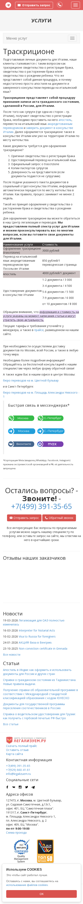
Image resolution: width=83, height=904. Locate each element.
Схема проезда (16, 832)
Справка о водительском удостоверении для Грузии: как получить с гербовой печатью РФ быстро (39, 716)
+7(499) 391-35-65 (41, 506)
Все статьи (10, 724)
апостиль (65, 120)
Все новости (11, 654)
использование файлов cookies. (27, 885)
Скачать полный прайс (21, 746)
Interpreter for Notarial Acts (37, 630)
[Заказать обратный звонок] (60, 5)
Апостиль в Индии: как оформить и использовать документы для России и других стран (37, 672)
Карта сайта (14, 754)
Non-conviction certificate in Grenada (43, 648)
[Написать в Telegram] (8, 5)
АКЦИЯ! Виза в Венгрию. (35, 642)
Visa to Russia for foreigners (37, 636)
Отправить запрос (26, 518)
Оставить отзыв (17, 750)
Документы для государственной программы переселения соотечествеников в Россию (34, 706)
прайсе (39, 330)
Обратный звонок (61, 518)
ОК (42, 894)
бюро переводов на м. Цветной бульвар (31, 380)
